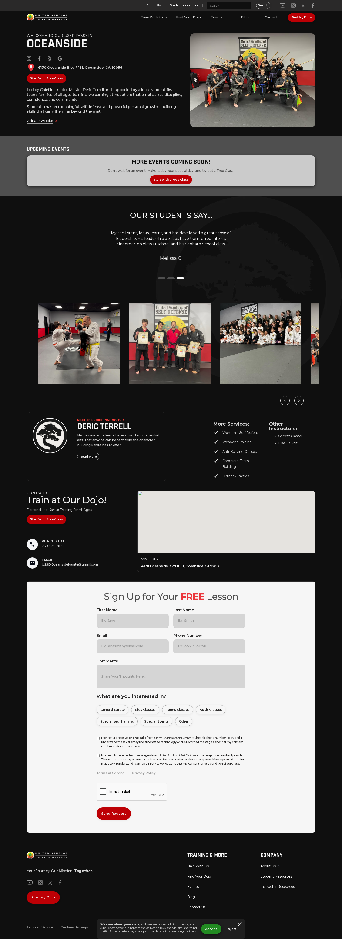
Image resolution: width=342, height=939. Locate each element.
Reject (231, 929)
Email (102, 635)
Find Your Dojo (188, 17)
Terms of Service (110, 773)
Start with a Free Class (170, 179)
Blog (245, 17)
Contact (271, 17)
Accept (211, 929)
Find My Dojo (301, 17)
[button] (155, 17)
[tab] (161, 278)
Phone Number (187, 635)
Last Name (183, 610)
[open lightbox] (79, 343)
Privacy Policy (143, 773)
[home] (47, 17)
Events (217, 17)
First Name (107, 610)
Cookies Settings (74, 927)
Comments (107, 661)
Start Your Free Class (46, 78)
